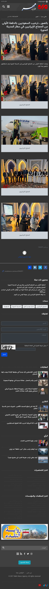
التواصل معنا (20, 573)
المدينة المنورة (16, 306)
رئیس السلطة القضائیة (15, 475)
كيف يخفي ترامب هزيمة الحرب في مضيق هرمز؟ (22, 457)
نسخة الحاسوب (24, 562)
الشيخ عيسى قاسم (16, 483)
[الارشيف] (17, 554)
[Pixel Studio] (38, 585)
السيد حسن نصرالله (16, 479)
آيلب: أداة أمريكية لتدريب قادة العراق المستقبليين (22, 423)
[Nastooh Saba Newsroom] (44, 585)
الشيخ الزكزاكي (17, 488)
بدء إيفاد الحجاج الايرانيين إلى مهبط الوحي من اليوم (29, 294)
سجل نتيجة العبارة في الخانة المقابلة (36, 346)
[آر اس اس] (21, 554)
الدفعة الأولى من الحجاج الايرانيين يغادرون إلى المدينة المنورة (26, 285)
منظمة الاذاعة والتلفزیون (38, 509)
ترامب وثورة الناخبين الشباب (28, 441)
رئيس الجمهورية (40, 488)
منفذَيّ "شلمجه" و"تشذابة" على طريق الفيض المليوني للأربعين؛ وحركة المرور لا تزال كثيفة (21, 416)
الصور (37, 17)
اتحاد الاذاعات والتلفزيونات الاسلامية (14, 515)
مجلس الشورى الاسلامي (38, 505)
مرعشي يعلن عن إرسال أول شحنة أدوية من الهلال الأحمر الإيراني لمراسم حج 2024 (23, 291)
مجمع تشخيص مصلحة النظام (13, 505)
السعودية (6, 306)
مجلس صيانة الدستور (15, 501)
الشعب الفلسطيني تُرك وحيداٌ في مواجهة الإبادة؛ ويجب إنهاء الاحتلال (19, 373)
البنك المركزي (41, 514)
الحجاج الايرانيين (42, 306)
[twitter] (28, 554)
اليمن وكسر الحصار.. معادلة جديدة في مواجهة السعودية (20, 380)
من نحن (29, 573)
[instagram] (31, 554)
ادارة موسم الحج (29, 306)
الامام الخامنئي (41, 475)
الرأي (46, 436)
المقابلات (44, 367)
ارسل (4, 354)
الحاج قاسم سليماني (39, 479)
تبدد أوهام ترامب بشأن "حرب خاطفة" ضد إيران (23, 449)
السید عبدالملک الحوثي (38, 483)
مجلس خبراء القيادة (39, 501)
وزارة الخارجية (18, 509)
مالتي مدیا (44, 17)
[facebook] (24, 554)
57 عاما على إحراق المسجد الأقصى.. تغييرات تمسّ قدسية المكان (19, 407)
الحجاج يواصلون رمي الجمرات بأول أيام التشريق (31, 287)
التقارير (45, 401)
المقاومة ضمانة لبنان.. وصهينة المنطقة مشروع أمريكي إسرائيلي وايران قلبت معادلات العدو (21, 390)
